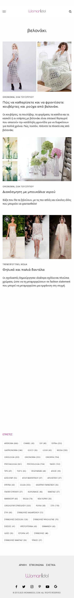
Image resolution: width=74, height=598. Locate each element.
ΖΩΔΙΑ (25, 485)
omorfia (52, 457)
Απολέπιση (54, 478)
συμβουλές (41, 533)
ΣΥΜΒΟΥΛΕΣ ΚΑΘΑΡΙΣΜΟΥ (30, 512)
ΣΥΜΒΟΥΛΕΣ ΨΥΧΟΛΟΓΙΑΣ (45, 519)
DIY (43, 443)
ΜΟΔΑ (24, 264)
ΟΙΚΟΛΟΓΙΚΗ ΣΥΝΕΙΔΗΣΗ (17, 505)
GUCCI (32, 450)
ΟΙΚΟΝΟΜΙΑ (9, 97)
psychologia (35, 464)
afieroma (11, 443)
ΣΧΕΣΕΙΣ (9, 526)
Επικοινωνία (36, 565)
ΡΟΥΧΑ (40, 505)
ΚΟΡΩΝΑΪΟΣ (35, 492)
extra (57, 443)
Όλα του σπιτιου (25, 97)
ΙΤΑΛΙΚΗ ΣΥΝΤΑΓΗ (13, 492)
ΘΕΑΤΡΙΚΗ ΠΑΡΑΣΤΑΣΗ (47, 485)
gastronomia (13, 450)
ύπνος (37, 540)
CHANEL (28, 443)
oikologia (11, 457)
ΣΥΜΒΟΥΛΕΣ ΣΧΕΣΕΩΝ (16, 519)
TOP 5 (21, 471)
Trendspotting (11, 264)
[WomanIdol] (37, 11)
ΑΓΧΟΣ (56, 471)
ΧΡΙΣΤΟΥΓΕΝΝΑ (28, 526)
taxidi (55, 464)
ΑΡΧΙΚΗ (23, 565)
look (47, 450)
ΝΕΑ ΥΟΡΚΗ (44, 498)
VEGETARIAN (38, 471)
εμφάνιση (48, 526)
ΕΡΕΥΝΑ (9, 485)
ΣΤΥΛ (8, 512)
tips (8, 471)
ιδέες (8, 533)
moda (62, 450)
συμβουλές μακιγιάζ (15, 540)
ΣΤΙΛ (55, 505)
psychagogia (13, 464)
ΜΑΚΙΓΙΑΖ (54, 492)
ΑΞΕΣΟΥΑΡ (10, 478)
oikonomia (32, 457)
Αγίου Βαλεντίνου (32, 478)
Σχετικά (50, 565)
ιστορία (23, 533)
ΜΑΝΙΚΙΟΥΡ (11, 498)
